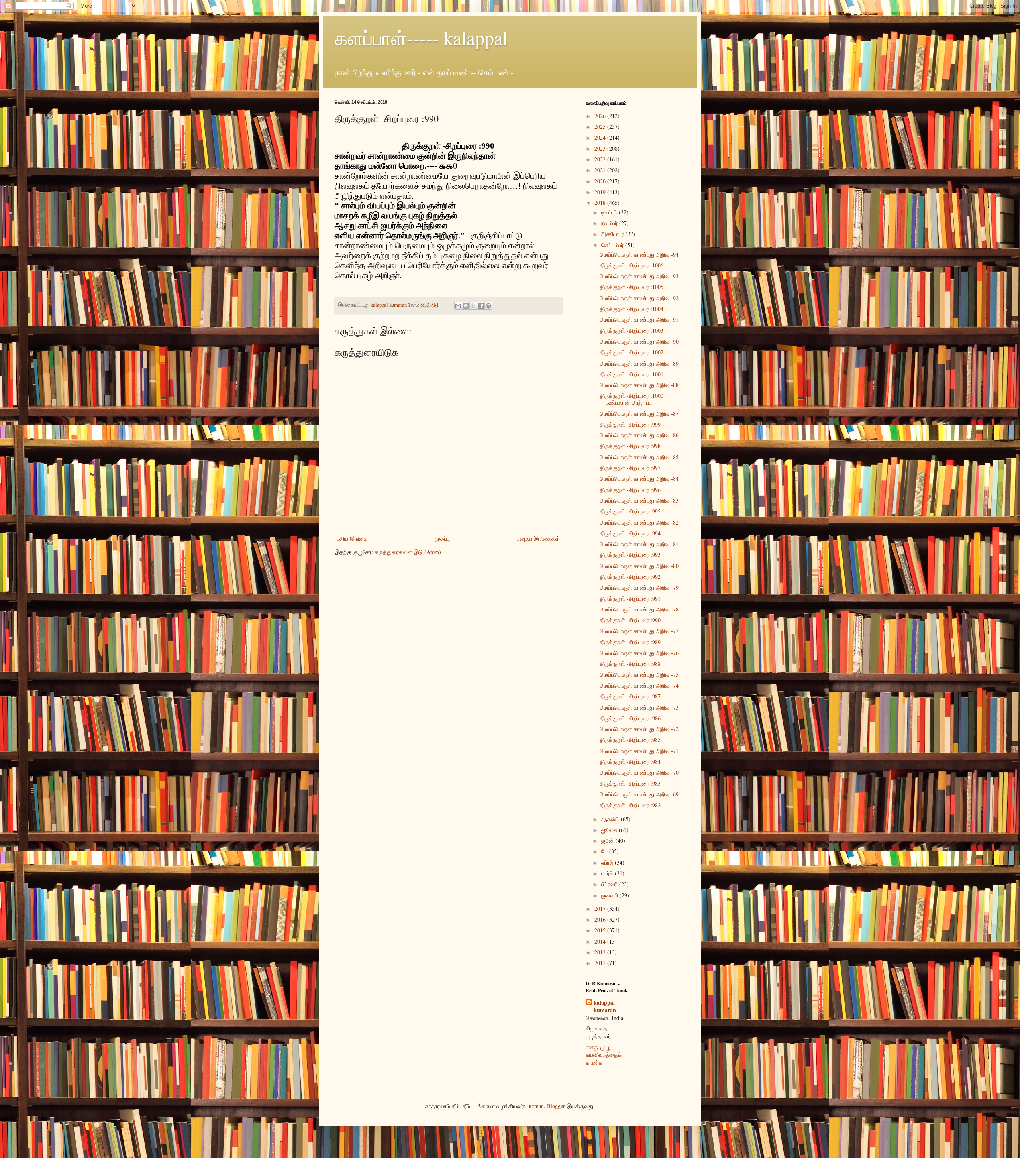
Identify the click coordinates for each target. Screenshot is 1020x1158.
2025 (600, 126)
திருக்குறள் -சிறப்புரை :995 (630, 511)
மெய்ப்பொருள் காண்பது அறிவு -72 (639, 729)
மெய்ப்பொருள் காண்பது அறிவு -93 (639, 276)
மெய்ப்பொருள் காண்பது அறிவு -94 (639, 254)
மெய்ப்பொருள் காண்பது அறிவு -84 (639, 478)
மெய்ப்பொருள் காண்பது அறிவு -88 (639, 385)
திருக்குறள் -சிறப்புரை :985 (630, 739)
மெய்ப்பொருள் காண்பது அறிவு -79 (639, 587)
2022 (600, 159)
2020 (600, 181)
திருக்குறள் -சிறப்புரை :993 (630, 554)
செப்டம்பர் (613, 245)
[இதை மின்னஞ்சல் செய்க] (458, 306)
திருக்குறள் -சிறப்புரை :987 (630, 696)
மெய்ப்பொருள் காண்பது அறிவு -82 (639, 522)
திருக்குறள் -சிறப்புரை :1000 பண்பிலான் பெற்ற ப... (631, 399)
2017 (600, 908)
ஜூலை (610, 830)
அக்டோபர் (613, 234)
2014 (600, 941)
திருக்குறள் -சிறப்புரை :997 (630, 468)
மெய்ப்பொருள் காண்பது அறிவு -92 (639, 298)
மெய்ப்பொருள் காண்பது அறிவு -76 (639, 653)
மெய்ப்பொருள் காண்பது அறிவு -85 (639, 457)
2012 (600, 952)
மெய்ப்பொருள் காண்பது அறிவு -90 (639, 341)
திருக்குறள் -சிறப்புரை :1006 (631, 265)
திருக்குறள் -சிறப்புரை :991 (630, 598)
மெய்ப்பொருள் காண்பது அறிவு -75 (639, 674)
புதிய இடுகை (352, 538)
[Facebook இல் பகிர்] (481, 306)
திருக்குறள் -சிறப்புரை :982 (630, 805)
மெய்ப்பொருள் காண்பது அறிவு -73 (639, 707)
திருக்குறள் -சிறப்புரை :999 (630, 424)
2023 (600, 148)
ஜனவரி (610, 895)
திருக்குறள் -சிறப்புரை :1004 (631, 309)
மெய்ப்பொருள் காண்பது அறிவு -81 (639, 544)
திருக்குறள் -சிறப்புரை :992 (630, 576)
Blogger (556, 1106)
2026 (600, 116)
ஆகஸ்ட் (611, 819)
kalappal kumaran (605, 1006)
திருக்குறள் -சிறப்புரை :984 (630, 761)
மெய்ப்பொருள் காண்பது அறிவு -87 (639, 413)
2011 (600, 963)
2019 (600, 192)
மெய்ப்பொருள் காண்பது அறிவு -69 (639, 794)
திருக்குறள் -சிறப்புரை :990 (630, 620)
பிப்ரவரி (610, 884)
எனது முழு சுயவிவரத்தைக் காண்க (604, 1054)
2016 (600, 919)
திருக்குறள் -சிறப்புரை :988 (630, 663)
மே (605, 851)
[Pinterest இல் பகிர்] (488, 306)
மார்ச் (608, 873)
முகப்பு (442, 538)
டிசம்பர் (610, 212)
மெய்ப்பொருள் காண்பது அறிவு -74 (639, 685)
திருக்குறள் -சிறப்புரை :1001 (631, 374)
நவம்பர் (610, 223)
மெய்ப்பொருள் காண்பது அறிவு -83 (639, 500)
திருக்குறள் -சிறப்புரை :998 (630, 446)
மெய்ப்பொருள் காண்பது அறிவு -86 (639, 435)
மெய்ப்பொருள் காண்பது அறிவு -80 (639, 566)
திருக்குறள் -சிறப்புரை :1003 (631, 330)
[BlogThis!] (466, 306)
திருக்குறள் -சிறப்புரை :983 (630, 783)
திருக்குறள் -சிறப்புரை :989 (630, 642)
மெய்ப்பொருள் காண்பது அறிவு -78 (639, 609)
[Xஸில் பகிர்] (473, 306)
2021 (600, 170)
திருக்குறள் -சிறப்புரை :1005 (631, 287)
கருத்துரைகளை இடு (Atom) (408, 552)
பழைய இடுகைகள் (538, 538)
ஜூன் (608, 840)
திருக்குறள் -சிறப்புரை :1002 (631, 352)
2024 (600, 137)
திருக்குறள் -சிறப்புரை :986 (630, 718)
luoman (535, 1106)
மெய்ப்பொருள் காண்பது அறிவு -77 (639, 631)
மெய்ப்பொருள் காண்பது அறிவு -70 (639, 772)
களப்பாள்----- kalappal (421, 37)
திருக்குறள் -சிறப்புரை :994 (630, 533)
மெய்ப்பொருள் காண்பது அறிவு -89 (639, 363)
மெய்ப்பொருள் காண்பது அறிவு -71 (639, 751)
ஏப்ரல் (608, 862)
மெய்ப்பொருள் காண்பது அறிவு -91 (639, 319)
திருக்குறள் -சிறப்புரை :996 (630, 489)
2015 (600, 930)
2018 (600, 202)
